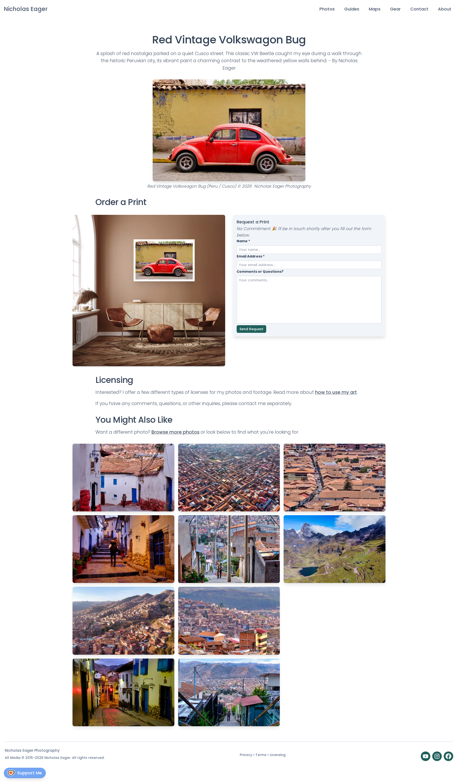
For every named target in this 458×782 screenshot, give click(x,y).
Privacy (246, 754)
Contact (419, 9)
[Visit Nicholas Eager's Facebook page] (448, 756)
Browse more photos (175, 432)
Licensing (278, 754)
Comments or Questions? (260, 271)
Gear (395, 9)
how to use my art (336, 392)
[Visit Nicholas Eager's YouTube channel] (425, 756)
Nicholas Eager (25, 9)
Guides (351, 9)
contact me (252, 403)
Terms (261, 754)
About (444, 9)
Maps (374, 9)
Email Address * (251, 256)
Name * (243, 241)
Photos (327, 9)
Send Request (251, 329)
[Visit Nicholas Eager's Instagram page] (437, 756)
